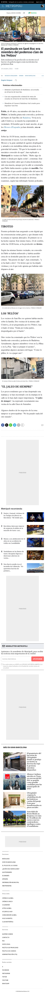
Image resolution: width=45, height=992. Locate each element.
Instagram (6, 973)
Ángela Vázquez (7, 80)
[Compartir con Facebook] (2, 425)
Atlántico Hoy (7, 912)
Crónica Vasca (7, 901)
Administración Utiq (9, 954)
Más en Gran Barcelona (15, 747)
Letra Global (6, 908)
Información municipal (10, 882)
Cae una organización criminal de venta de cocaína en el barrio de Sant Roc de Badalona (21, 97)
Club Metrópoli (7, 922)
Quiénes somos (7, 934)
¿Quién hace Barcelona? (10, 869)
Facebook (5, 970)
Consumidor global (9, 915)
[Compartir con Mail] (18, 425)
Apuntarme (37, 659)
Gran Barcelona (30, 75)
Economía (5, 876)
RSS (3, 941)
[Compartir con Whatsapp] (10, 425)
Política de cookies (9, 951)
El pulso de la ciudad (9, 865)
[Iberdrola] (32, 12)
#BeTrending (6, 886)
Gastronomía (7, 872)
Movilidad (6, 859)
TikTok (4, 977)
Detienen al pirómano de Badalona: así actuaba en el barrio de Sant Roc (22, 91)
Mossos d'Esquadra (11, 75)
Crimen (21, 75)
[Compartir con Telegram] (14, 425)
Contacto (5, 937)
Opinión (5, 879)
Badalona (27, 117)
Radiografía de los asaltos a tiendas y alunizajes (21, 2)
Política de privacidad (10, 948)
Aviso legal (6, 944)
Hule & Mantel (7, 918)
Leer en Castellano (6, 9)
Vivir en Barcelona (9, 862)
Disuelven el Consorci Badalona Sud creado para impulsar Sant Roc (22, 104)
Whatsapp (5, 983)
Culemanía (6, 905)
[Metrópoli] (23, 6)
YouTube (5, 980)
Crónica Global (7, 898)
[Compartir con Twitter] (6, 425)
